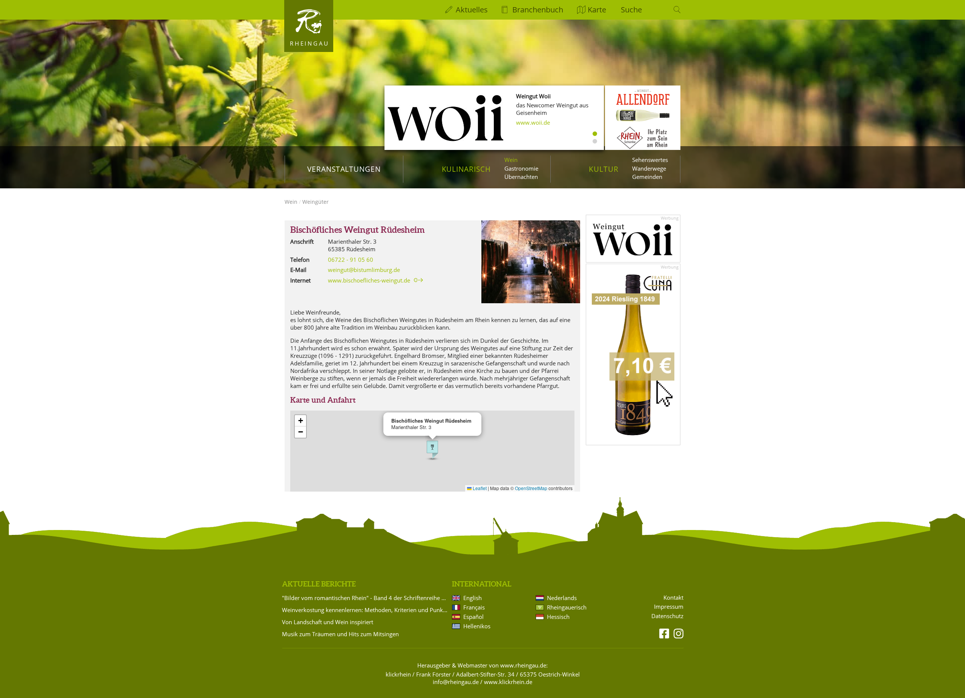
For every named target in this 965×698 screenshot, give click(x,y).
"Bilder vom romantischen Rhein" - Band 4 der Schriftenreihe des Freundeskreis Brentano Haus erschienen (365, 598)
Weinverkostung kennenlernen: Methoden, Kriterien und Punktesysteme (365, 610)
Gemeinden (647, 176)
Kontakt (673, 597)
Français (474, 607)
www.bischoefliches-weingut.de (369, 280)
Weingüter (315, 201)
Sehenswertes (650, 159)
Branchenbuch (537, 10)
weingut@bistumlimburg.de (364, 269)
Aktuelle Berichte (319, 584)
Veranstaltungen (344, 169)
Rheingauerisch (567, 607)
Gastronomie (521, 168)
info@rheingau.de (456, 682)
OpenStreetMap (531, 488)
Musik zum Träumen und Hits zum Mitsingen (340, 634)
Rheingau (309, 43)
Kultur (604, 169)
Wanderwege (649, 168)
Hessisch (558, 616)
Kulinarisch (466, 169)
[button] (432, 450)
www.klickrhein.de (508, 682)
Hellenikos (476, 626)
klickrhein (398, 674)
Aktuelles (472, 10)
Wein (511, 159)
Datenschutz (667, 616)
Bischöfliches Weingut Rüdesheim (357, 230)
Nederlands (562, 598)
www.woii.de (533, 122)
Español (473, 616)
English (472, 598)
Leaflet (479, 488)
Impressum (668, 606)
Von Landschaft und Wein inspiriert (327, 622)
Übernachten (521, 176)
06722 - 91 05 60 (350, 259)
